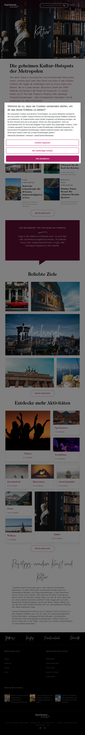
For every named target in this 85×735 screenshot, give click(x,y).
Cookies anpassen (42, 143)
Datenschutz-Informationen (16, 135)
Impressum (29, 135)
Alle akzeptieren (42, 159)
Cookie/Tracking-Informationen (44, 135)
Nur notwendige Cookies (42, 151)
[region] (42, 132)
